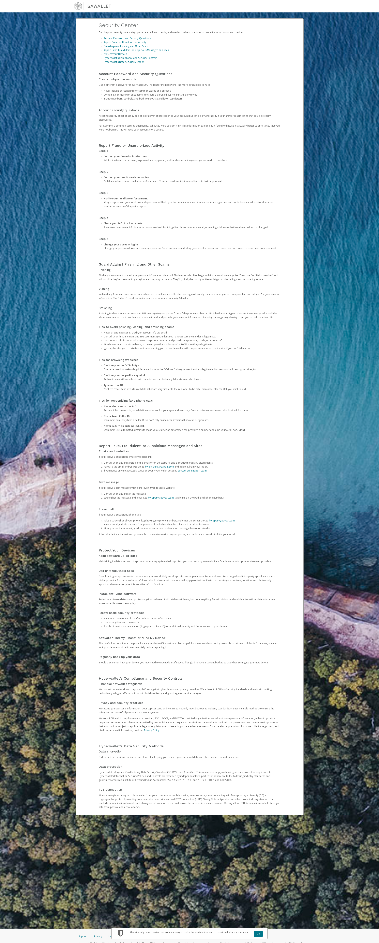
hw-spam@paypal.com (161, 497)
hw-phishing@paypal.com (159, 466)
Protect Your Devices (115, 54)
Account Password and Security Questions (127, 38)
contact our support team (192, 470)
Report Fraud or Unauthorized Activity (125, 42)
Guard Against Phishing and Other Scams (126, 46)
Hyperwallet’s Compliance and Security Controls (130, 58)
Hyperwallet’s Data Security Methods (124, 62)
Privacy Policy (151, 730)
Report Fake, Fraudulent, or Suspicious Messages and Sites (136, 50)
